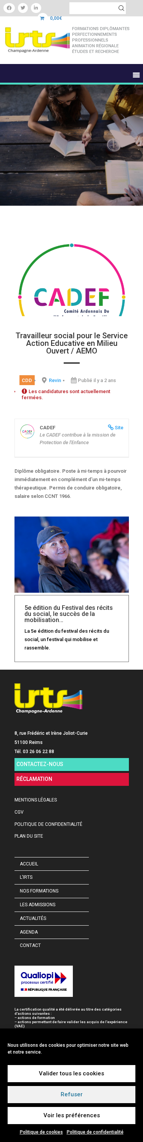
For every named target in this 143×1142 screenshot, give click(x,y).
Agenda (29, 932)
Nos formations (39, 891)
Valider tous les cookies (71, 1073)
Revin (55, 380)
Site (119, 427)
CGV (19, 812)
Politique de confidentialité (95, 1132)
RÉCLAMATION (34, 779)
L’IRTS (26, 877)
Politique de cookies (41, 1132)
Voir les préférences (71, 1115)
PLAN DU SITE (28, 836)
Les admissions (37, 904)
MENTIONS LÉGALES (35, 800)
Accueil (29, 864)
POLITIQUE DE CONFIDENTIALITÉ (48, 824)
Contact (30, 945)
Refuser (72, 1094)
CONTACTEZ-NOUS (39, 764)
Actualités (33, 918)
